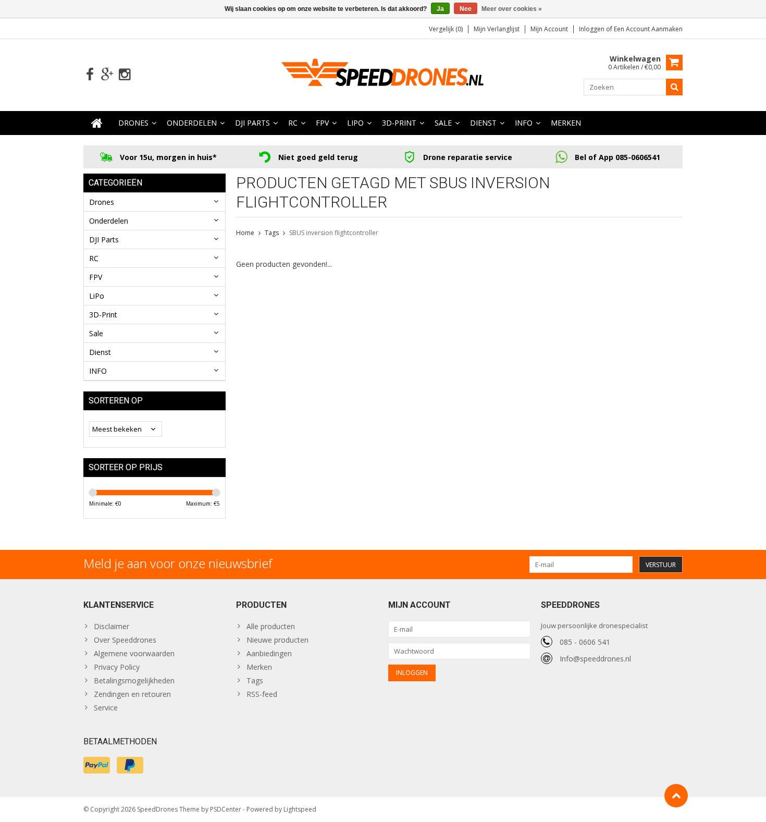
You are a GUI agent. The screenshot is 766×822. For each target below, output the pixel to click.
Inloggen (592, 28)
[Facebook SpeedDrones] (89, 75)
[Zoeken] (674, 87)
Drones (133, 123)
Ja (440, 9)
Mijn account (549, 28)
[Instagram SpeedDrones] (124, 75)
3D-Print (399, 123)
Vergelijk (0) (446, 28)
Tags (272, 232)
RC (293, 123)
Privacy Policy (117, 667)
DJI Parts (252, 123)
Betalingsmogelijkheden (134, 680)
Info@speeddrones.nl (595, 659)
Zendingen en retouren (132, 694)
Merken (566, 123)
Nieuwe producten (277, 640)
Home (245, 232)
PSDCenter (225, 809)
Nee (466, 9)
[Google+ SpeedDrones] (107, 75)
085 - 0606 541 (585, 642)
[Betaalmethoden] (96, 765)
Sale (443, 123)
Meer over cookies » (511, 9)
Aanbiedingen (269, 653)
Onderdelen (192, 123)
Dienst (483, 123)
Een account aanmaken (648, 28)
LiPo (355, 123)
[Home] (96, 123)
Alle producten (270, 626)
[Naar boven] (676, 795)
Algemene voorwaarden (134, 653)
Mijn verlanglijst (497, 28)
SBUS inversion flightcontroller (333, 232)
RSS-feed (261, 694)
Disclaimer (111, 626)
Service (106, 708)
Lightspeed (299, 809)
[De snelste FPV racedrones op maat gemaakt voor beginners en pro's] (383, 74)
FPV (322, 123)
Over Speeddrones (125, 640)
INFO (524, 123)
